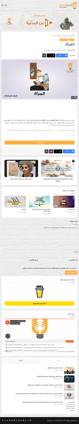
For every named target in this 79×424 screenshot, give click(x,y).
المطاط (23, 209)
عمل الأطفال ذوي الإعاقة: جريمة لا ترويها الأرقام (50, 376)
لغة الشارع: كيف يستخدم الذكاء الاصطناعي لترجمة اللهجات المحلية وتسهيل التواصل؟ (39, 393)
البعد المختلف (59, 35)
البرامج (66, 35)
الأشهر (20, 360)
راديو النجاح (70, 50)
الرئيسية (71, 35)
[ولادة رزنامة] (64, 202)
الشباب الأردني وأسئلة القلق (55, 368)
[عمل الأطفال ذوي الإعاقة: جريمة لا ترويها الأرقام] (69, 379)
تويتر (67, 140)
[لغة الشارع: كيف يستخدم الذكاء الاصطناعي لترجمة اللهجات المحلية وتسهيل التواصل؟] (69, 396)
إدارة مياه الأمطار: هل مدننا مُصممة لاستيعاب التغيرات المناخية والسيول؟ (42, 402)
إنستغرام (66, 135)
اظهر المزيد (40, 142)
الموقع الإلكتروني (33, 260)
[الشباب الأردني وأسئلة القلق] (69, 370)
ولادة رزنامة (71, 209)
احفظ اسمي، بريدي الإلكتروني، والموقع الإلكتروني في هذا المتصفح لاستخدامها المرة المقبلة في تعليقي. (49, 268)
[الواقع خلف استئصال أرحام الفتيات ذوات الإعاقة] (39, 202)
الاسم (76, 251)
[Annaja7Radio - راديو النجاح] (68, 5)
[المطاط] (15, 202)
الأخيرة (58, 360)
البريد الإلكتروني (73, 260)
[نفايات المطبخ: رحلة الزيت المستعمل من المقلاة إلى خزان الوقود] (69, 387)
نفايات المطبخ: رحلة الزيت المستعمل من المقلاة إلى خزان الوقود (45, 385)
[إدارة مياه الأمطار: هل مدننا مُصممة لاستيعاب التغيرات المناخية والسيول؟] (69, 406)
